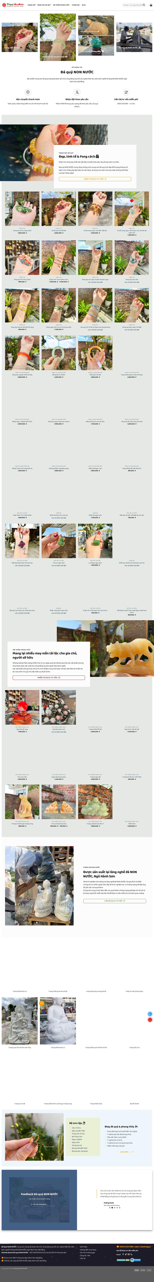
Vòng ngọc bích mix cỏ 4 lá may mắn (58, 327)
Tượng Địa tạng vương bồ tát (96, 991)
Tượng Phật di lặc (96, 1104)
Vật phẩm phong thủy (61, 5)
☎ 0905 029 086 (124, 1246)
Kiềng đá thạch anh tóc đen (95, 422)
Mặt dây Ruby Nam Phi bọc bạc (22, 563)
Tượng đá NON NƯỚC (128, 48)
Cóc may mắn (22, 777)
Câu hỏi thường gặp (87, 1252)
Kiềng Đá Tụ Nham (58, 375)
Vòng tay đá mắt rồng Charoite (131, 422)
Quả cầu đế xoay (22, 729)
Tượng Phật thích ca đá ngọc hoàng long (58, 1104)
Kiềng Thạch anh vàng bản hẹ (22, 468)
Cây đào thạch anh (58, 729)
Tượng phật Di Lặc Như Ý (95, 824)
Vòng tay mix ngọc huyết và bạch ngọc (95, 280)
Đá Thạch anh (77, 1136)
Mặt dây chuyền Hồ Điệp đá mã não (132, 515)
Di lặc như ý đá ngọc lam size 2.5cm (95, 610)
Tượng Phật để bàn (95, 729)
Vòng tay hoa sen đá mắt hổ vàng (22, 327)
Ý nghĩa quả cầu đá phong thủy (119, 1134)
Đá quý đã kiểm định (79, 1148)
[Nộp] (144, 5)
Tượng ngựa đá (95, 777)
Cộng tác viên (85, 1255)
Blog (84, 5)
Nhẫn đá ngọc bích (95, 515)
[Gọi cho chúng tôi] (131, 1254)
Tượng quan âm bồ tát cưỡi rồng (19, 1048)
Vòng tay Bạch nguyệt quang (59, 468)
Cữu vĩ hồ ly (76, 1127)
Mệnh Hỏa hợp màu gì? (116, 1146)
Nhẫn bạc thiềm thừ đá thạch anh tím (132, 563)
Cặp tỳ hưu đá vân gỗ (132, 729)
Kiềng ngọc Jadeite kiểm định (22, 422)
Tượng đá (75, 5)
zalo (136, 1246)
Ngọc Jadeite (77, 1139)
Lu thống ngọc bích (95, 563)
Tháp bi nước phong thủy (134, 991)
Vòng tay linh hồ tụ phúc (22, 280)
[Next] (69, 886)
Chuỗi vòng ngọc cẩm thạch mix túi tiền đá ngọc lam (131, 232)
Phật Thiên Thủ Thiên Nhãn (22, 515)
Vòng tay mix (77, 1145)
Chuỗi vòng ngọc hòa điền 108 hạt (95, 231)
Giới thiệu (83, 1246)
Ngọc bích (76, 1142)
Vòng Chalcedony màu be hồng (132, 375)
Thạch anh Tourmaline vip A (58, 280)
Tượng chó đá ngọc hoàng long (22, 824)
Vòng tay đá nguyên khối (53, 57)
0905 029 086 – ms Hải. (126, 103)
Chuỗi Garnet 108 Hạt (59, 231)
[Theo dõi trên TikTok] (126, 1254)
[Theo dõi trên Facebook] (123, 1254)
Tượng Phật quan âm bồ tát (57, 991)
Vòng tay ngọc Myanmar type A (59, 422)
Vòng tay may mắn (131, 280)
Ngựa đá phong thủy (59, 777)
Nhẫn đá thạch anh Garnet (59, 515)
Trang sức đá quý (43, 5)
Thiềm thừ (131, 824)
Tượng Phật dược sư (58, 1048)
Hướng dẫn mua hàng (88, 1249)
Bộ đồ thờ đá (134, 1104)
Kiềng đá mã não (95, 375)
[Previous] (9, 886)
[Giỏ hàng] (151, 5)
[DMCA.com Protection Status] (123, 1260)
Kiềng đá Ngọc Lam (95, 468)
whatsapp (145, 1246)
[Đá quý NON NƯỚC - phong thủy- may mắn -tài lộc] (13, 5)
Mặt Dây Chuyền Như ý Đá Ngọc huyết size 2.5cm (131, 611)
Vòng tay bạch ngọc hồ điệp (131, 327)
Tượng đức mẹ (134, 1048)
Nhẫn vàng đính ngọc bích (59, 610)
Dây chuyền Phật (78, 1130)
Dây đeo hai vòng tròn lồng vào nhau (22, 610)
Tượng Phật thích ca (20, 991)
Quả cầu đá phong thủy (91, 51)
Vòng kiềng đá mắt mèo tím (131, 468)
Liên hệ (82, 1258)
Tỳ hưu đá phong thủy (58, 824)
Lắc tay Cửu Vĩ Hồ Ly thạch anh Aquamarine (95, 327)
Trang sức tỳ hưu (78, 1133)
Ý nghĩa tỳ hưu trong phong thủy (119, 1143)
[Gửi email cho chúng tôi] (129, 1254)
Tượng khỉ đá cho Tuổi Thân (131, 777)
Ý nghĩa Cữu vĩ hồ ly (114, 1140)
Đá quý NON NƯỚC (46, 1194)
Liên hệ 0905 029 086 (95, 282)
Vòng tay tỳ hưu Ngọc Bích (22, 231)
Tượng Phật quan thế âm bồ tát (96, 1048)
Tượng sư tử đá (19, 1104)
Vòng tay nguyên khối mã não (22, 375)
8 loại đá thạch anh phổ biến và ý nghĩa (122, 1131)
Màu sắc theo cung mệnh (116, 1137)
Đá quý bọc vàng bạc (80, 1151)
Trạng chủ (31, 5)
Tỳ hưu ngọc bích (59, 563)
